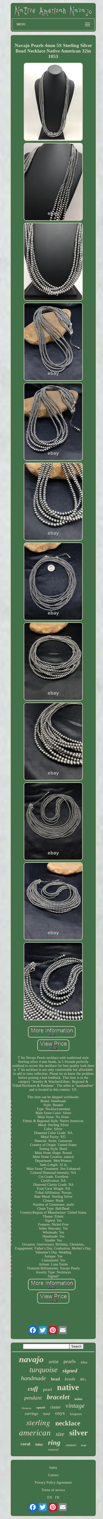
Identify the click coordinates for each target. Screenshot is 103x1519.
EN (49, 1497)
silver (78, 1432)
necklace (67, 1423)
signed (69, 1370)
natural (53, 1449)
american (35, 1432)
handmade (33, 1378)
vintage (75, 1405)
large (83, 1445)
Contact (53, 1475)
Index (53, 1467)
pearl (47, 1389)
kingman (76, 1414)
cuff (33, 1388)
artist (53, 1361)
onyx (60, 1413)
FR (57, 1497)
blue (84, 1362)
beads (70, 1379)
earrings (31, 1413)
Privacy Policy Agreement (53, 1482)
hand (46, 1414)
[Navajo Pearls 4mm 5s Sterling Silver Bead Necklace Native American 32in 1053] (53, 102)
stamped (71, 1445)
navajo (31, 1359)
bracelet (58, 1397)
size (60, 1434)
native (68, 1387)
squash (40, 1407)
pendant (33, 1398)
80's (83, 1379)
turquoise (44, 1369)
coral (25, 1443)
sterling (38, 1422)
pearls (70, 1361)
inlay (39, 1444)
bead (55, 1379)
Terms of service (53, 1490)
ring (54, 1442)
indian (78, 1399)
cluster (55, 1407)
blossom (26, 1408)
